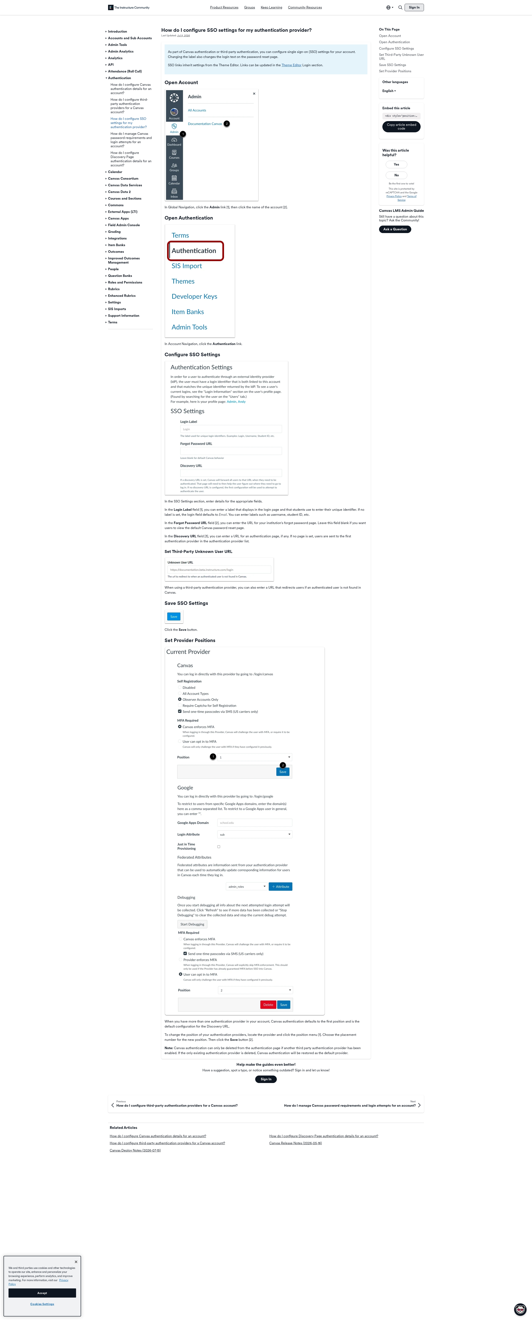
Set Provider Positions (395, 71)
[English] (129, 7)
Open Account (390, 36)
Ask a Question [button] (395, 229)
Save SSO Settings (392, 65)
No (396, 175)
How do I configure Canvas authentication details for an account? (158, 1136)
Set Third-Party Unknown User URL (401, 56)
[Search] (400, 7)
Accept (42, 1293)
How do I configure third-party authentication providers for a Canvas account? (167, 1143)
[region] (42, 1286)
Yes (396, 164)
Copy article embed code (401, 126)
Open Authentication (394, 42)
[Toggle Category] (106, 31)
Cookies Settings (42, 1304)
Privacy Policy (394, 196)
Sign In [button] (266, 1079)
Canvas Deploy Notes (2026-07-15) (135, 1150)
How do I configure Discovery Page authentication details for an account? (323, 1136)
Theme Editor (292, 65)
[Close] (76, 1261)
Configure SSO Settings (396, 48)
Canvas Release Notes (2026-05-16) (295, 1143)
